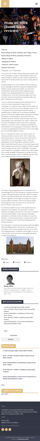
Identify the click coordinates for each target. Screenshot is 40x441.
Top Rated (13, 335)
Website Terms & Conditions (9, 422)
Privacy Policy (5, 420)
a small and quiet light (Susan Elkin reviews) (17, 307)
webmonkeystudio (23, 439)
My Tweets (4, 394)
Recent (10, 339)
